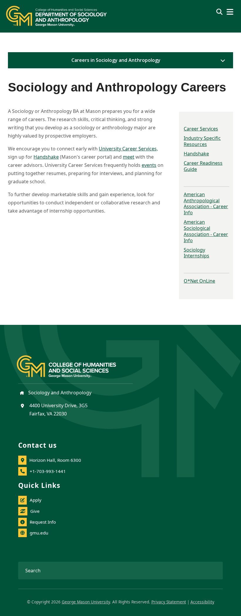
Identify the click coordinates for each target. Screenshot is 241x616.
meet (128, 157)
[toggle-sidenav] (221, 60)
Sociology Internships (196, 253)
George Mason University (86, 602)
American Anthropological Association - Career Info (206, 203)
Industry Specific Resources (202, 141)
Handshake (196, 153)
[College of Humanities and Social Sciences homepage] (72, 363)
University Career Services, (128, 148)
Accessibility (202, 602)
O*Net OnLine (199, 281)
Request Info (43, 522)
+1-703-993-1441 (48, 471)
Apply (35, 500)
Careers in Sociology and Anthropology (115, 60)
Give (35, 511)
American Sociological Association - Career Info (206, 231)
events (149, 165)
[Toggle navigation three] (230, 12)
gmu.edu (39, 533)
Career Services (201, 128)
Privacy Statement (168, 602)
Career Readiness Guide (203, 166)
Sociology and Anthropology (59, 392)
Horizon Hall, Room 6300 (55, 460)
